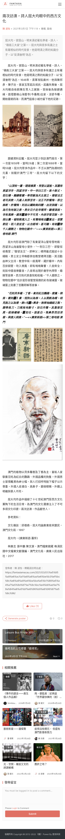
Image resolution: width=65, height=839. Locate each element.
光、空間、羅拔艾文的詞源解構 (16, 766)
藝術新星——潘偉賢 (15, 728)
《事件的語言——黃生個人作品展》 (16, 695)
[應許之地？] (48, 752)
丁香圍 (39, 677)
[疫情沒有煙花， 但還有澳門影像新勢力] (48, 717)
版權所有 (9, 834)
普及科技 (56, 834)
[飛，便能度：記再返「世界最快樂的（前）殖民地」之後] (48, 682)
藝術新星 (10, 712)
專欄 (43, 28)
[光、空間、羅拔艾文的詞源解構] (17, 752)
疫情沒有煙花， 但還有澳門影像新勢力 (47, 730)
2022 (33, 834)
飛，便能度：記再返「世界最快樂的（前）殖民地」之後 (47, 695)
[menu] (59, 4)
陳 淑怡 (6, 28)
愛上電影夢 (41, 712)
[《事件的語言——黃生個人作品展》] (17, 682)
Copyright (17, 834)
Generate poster (16, 618)
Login (14, 808)
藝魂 (49, 28)
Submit (32, 813)
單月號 (39, 747)
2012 (27, 834)
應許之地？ (40, 764)
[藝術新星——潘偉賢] (17, 717)
